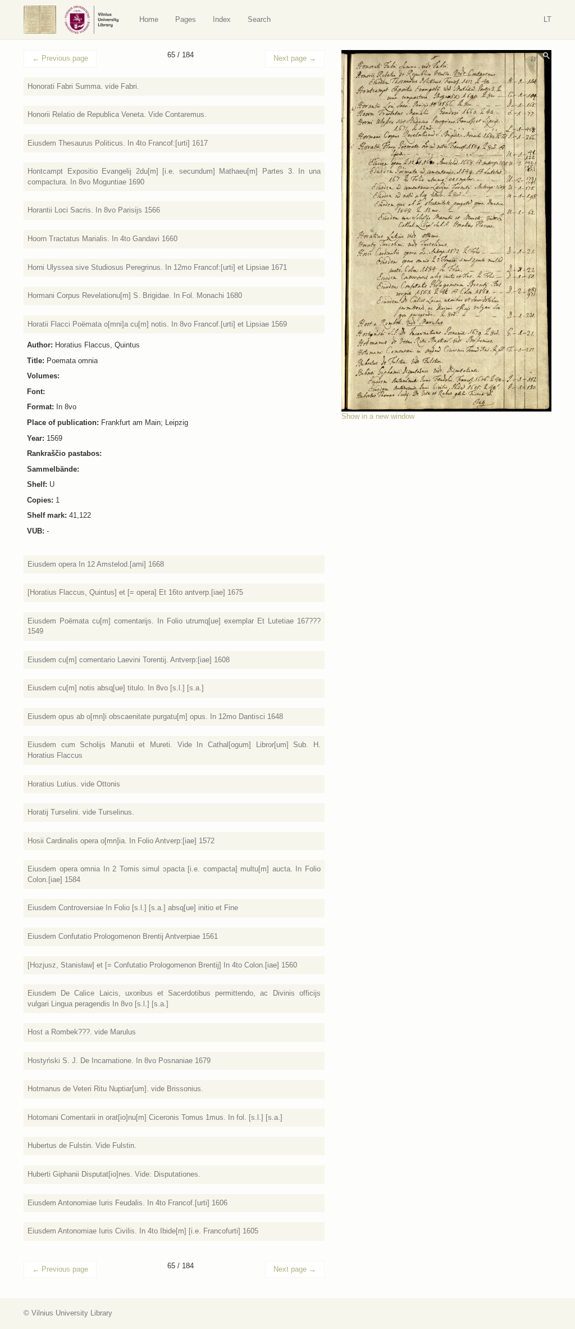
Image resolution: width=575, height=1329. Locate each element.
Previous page (60, 58)
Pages (185, 19)
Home (148, 19)
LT (547, 19)
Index (222, 19)
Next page (294, 58)
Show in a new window (377, 416)
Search (259, 19)
